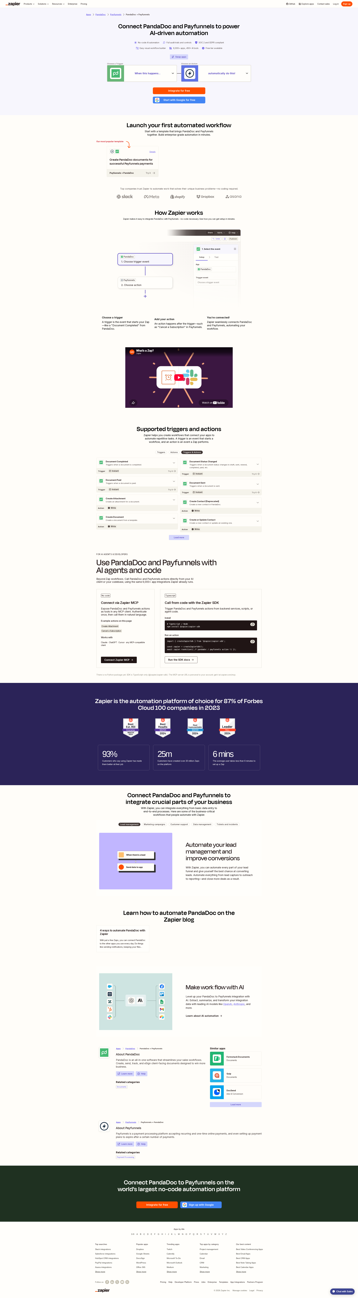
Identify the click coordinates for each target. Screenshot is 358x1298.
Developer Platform (183, 1282)
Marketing (204, 1267)
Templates (223, 1282)
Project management (209, 1249)
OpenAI (227, 1004)
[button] (179, 100)
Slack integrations (103, 1249)
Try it (148, 173)
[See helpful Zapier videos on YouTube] (122, 1282)
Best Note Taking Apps (246, 1263)
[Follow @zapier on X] (117, 1282)
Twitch (169, 1249)
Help (143, 1073)
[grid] (127, 256)
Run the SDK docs (179, 659)
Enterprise (212, 1282)
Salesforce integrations (105, 1254)
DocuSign (140, 1258)
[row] (127, 256)
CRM (202, 1263)
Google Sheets (142, 1254)
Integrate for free (179, 90)
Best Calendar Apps (245, 1267)
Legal (251, 1290)
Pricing (163, 1282)
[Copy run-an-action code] (252, 641)
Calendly (170, 1254)
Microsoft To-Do (174, 1258)
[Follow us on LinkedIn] (112, 1282)
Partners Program (255, 1282)
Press (196, 1282)
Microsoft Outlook (174, 1263)
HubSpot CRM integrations (107, 1258)
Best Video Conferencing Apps (249, 1249)
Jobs (203, 1282)
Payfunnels (115, 14)
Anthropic (239, 1004)
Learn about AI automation (202, 1015)
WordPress (141, 1263)
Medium (170, 1267)
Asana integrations (103, 1267)
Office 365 (140, 1267)
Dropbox (140, 1249)
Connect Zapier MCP (116, 659)
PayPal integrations (103, 1263)
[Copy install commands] (252, 624)
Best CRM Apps (243, 1258)
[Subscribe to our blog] (127, 1282)
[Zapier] (13, 4)
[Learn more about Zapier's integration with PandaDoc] (104, 1052)
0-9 (132, 1234)
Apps (88, 14)
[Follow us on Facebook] (107, 1282)
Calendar (204, 1254)
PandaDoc (101, 14)
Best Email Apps (243, 1254)
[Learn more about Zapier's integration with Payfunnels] (104, 1126)
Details (152, 152)
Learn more (126, 1073)
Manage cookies (240, 1290)
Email (202, 1258)
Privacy (259, 1290)
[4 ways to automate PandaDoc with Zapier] (122, 938)
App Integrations (237, 1282)
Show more (100, 1272)
